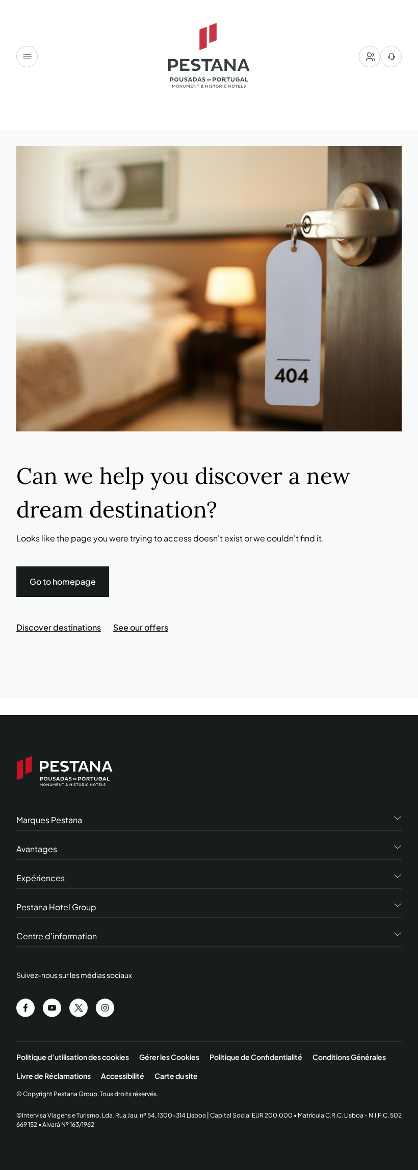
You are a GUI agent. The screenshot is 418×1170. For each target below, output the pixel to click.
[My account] (369, 56)
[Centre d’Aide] (391, 56)
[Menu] (27, 56)
